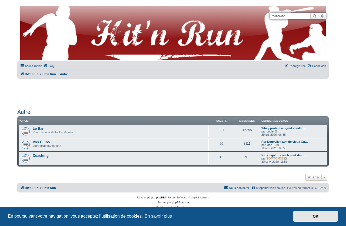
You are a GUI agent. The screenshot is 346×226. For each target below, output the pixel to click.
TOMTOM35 (275, 158)
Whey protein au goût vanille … (283, 128)
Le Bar (38, 129)
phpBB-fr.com (180, 202)
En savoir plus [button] (158, 216)
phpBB (160, 197)
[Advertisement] (173, 92)
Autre (23, 112)
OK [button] (315, 216)
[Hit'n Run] (22, 6)
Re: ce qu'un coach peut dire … (283, 155)
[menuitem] (49, 66)
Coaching (41, 156)
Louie (270, 131)
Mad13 (271, 145)
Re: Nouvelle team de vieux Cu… (284, 141)
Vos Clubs (41, 142)
